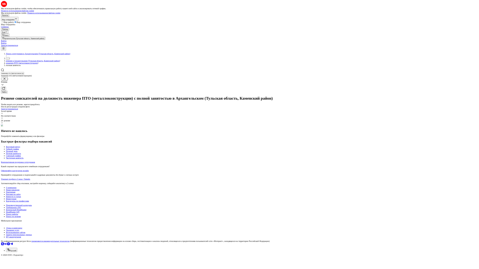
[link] (5, 35)
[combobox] (12, 73)
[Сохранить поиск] (3, 89)
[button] (3, 41)
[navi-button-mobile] (3, 49)
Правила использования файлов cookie (43, 13)
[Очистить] (4, 79)
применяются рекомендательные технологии (50, 241)
